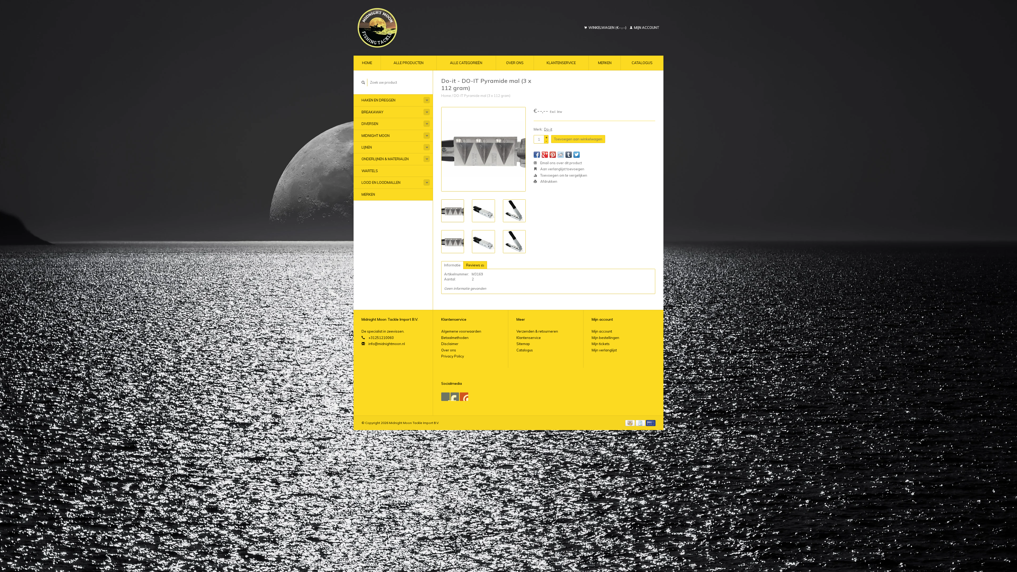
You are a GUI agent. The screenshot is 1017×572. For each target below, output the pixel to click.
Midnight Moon (376, 135)
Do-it (548, 129)
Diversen (370, 124)
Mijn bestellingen (605, 338)
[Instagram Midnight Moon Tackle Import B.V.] (464, 396)
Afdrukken (548, 181)
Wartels (370, 171)
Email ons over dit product (560, 163)
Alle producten (408, 63)
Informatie (452, 265)
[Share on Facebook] (537, 154)
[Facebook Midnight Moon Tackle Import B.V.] (445, 396)
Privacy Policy (452, 356)
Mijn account (646, 27)
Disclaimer (449, 344)
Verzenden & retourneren (537, 331)
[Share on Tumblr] (568, 154)
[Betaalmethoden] (630, 423)
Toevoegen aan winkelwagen (578, 139)
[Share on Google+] (545, 154)
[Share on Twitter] (576, 154)
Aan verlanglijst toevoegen (561, 169)
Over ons (515, 63)
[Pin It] (553, 154)
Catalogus (642, 63)
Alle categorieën (466, 63)
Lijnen (367, 147)
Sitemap (523, 344)
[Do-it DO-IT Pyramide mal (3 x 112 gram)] (483, 149)
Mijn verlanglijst (604, 350)
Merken (605, 63)
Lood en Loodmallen (381, 182)
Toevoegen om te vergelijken (563, 175)
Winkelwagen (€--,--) (607, 27)
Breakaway (372, 112)
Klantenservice (561, 63)
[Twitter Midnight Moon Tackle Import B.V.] (454, 396)
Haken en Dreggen (378, 100)
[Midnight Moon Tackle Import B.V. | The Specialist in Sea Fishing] (410, 28)
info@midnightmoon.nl (386, 344)
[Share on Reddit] (560, 154)
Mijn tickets (601, 344)
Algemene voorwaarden (461, 331)
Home (367, 63)
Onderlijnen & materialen (385, 159)
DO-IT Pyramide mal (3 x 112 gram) (482, 95)
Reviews (475, 265)
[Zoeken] (363, 82)
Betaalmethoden (455, 338)
